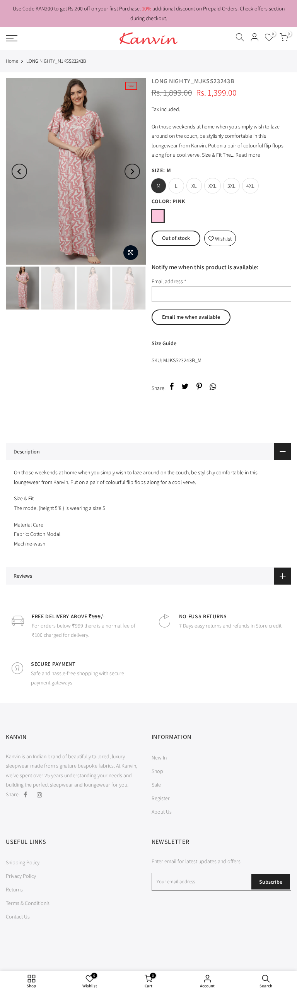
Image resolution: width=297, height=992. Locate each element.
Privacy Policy (21, 875)
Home (12, 61)
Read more (247, 154)
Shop (157, 771)
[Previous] (19, 171)
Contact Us (18, 916)
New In (159, 757)
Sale (156, 784)
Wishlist (220, 236)
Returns (14, 889)
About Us (162, 811)
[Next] (132, 171)
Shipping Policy (22, 862)
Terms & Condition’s (28, 903)
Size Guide (164, 343)
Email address (169, 281)
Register (161, 798)
